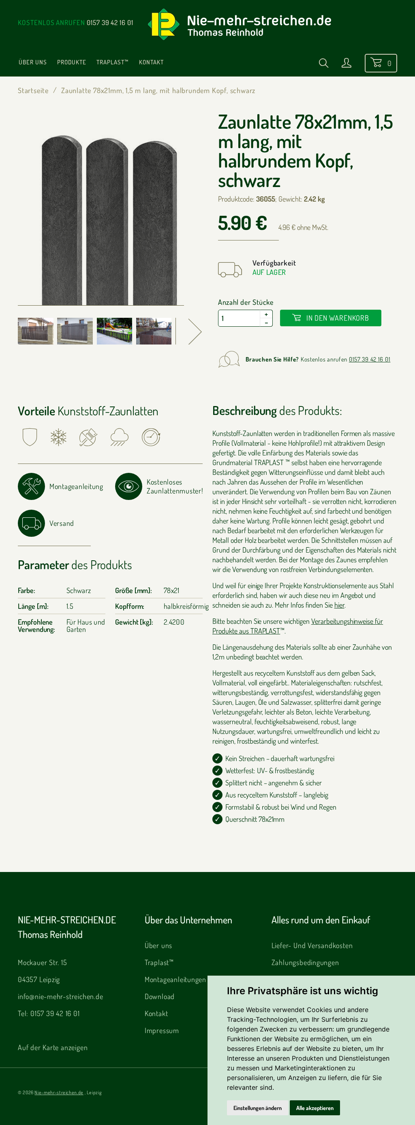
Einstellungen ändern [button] (257, 1107)
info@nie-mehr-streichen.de (60, 996)
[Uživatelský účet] (346, 64)
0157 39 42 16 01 (110, 22)
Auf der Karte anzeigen (53, 1047)
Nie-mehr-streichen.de (58, 1092)
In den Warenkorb (336, 317)
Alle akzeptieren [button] (315, 1107)
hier (339, 604)
